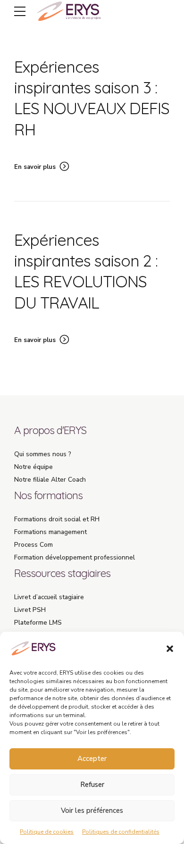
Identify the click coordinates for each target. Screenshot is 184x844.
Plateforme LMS (38, 622)
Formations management (50, 531)
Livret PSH (30, 609)
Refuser (92, 784)
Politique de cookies (47, 832)
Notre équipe (33, 466)
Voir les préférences (92, 810)
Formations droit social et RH (57, 519)
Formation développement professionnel (74, 557)
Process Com (33, 544)
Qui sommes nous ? (42, 454)
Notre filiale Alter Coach (50, 479)
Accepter (92, 758)
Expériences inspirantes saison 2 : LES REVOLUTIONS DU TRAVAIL (86, 271)
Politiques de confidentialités (120, 832)
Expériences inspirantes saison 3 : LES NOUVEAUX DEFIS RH (91, 98)
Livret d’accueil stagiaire (49, 597)
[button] (170, 648)
